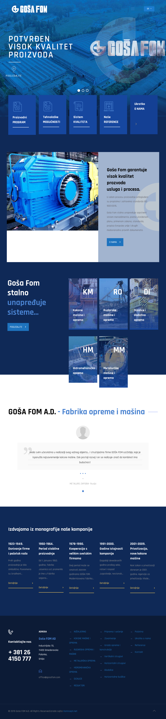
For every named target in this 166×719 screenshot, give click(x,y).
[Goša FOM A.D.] (29, 9)
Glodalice (108, 670)
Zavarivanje (110, 638)
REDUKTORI (79, 685)
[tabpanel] (83, 456)
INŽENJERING (80, 631)
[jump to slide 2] (52, 227)
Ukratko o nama (143, 638)
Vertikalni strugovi (113, 656)
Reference (140, 645)
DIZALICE (78, 678)
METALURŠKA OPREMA (84, 660)
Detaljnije (13, 583)
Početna (139, 631)
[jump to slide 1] (49, 227)
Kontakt (139, 652)
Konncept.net (70, 711)
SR (148, 8)
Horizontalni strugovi (114, 663)
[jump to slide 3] (56, 227)
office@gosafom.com (49, 677)
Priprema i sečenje (113, 631)
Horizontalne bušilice (114, 676)
